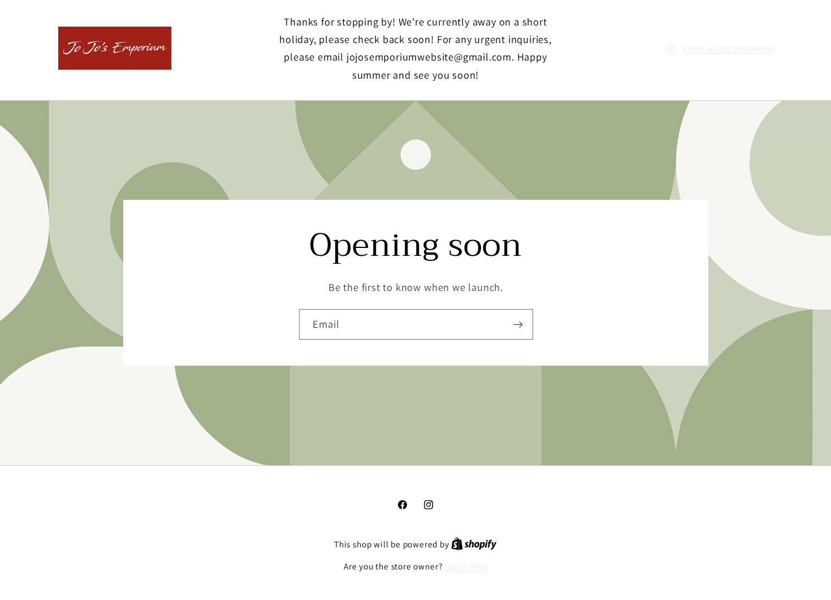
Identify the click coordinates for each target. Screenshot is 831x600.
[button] (719, 48)
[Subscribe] (517, 324)
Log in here (465, 566)
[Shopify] (474, 544)
